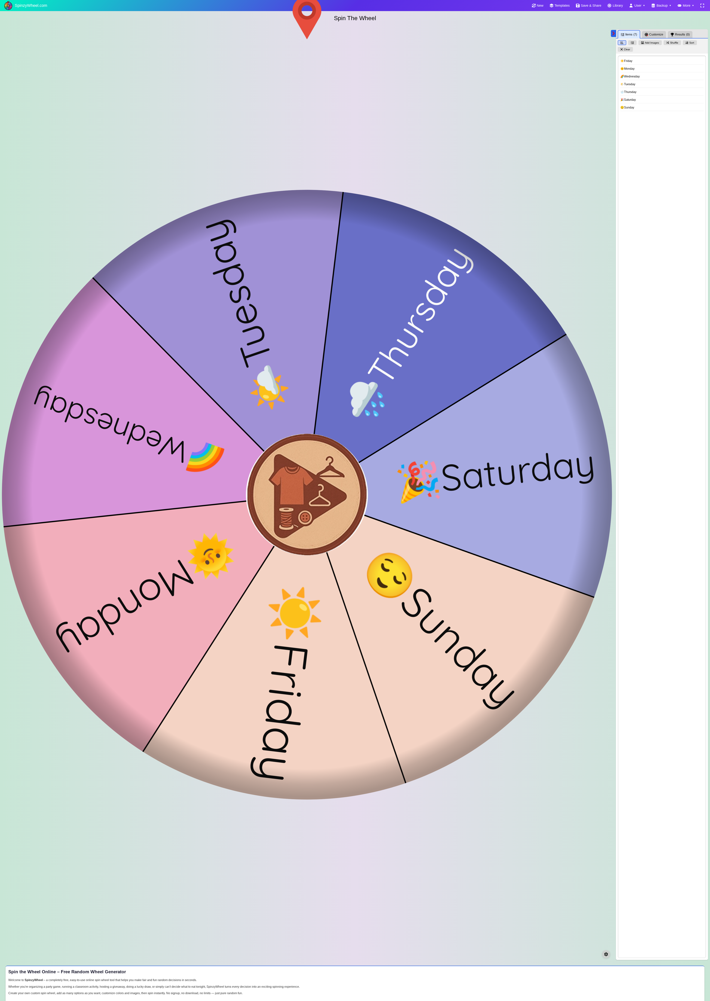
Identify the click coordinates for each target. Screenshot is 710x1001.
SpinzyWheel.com (31, 5)
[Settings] (606, 954)
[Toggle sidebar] (613, 33)
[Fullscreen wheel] (702, 5)
